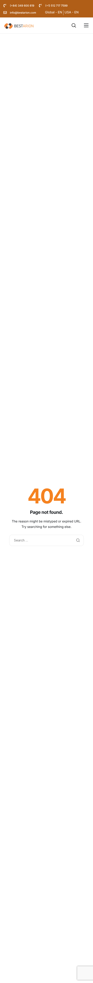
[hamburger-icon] (86, 25)
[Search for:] (46, 540)
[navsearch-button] (73, 25)
